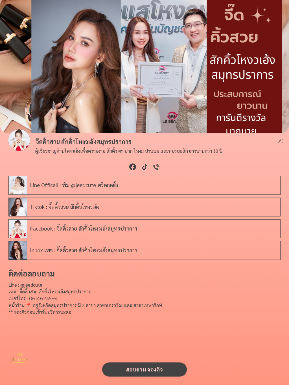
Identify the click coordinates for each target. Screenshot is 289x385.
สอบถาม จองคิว (144, 369)
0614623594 (43, 298)
